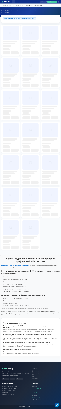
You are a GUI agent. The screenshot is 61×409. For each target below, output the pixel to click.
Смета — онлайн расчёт (9, 390)
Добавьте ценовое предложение (38, 10)
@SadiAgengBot (36, 397)
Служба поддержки (38, 399)
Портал (6, 379)
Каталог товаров (37, 371)
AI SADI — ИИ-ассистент (10, 388)
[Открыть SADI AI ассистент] (57, 405)
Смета (20, 379)
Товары (11, 5)
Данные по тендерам (8, 394)
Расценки (5, 392)
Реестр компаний (37, 376)
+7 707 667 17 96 (36, 388)
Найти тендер (36, 373)
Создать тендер (37, 374)
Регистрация (53, 1)
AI (13, 379)
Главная (4, 5)
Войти (43, 1)
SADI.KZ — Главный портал (10, 386)
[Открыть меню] (13, 1)
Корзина (35, 378)
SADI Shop (8, 2)
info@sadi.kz (35, 392)
